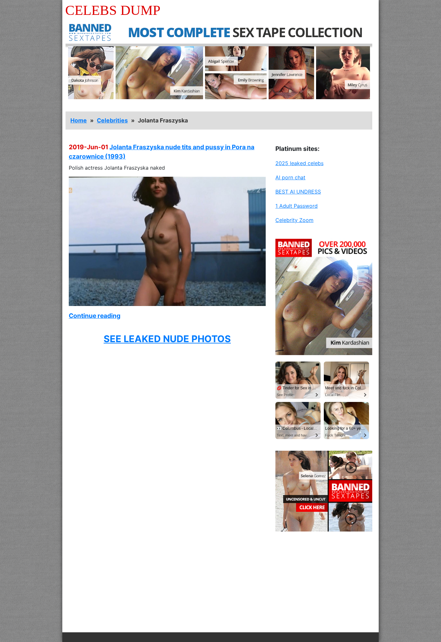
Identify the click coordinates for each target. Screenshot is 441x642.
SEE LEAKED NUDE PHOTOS (167, 338)
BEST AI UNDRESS (298, 191)
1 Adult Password (296, 206)
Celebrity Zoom (294, 220)
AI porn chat (290, 177)
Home (78, 120)
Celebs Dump (112, 10)
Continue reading (94, 316)
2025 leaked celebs (299, 163)
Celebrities (112, 120)
